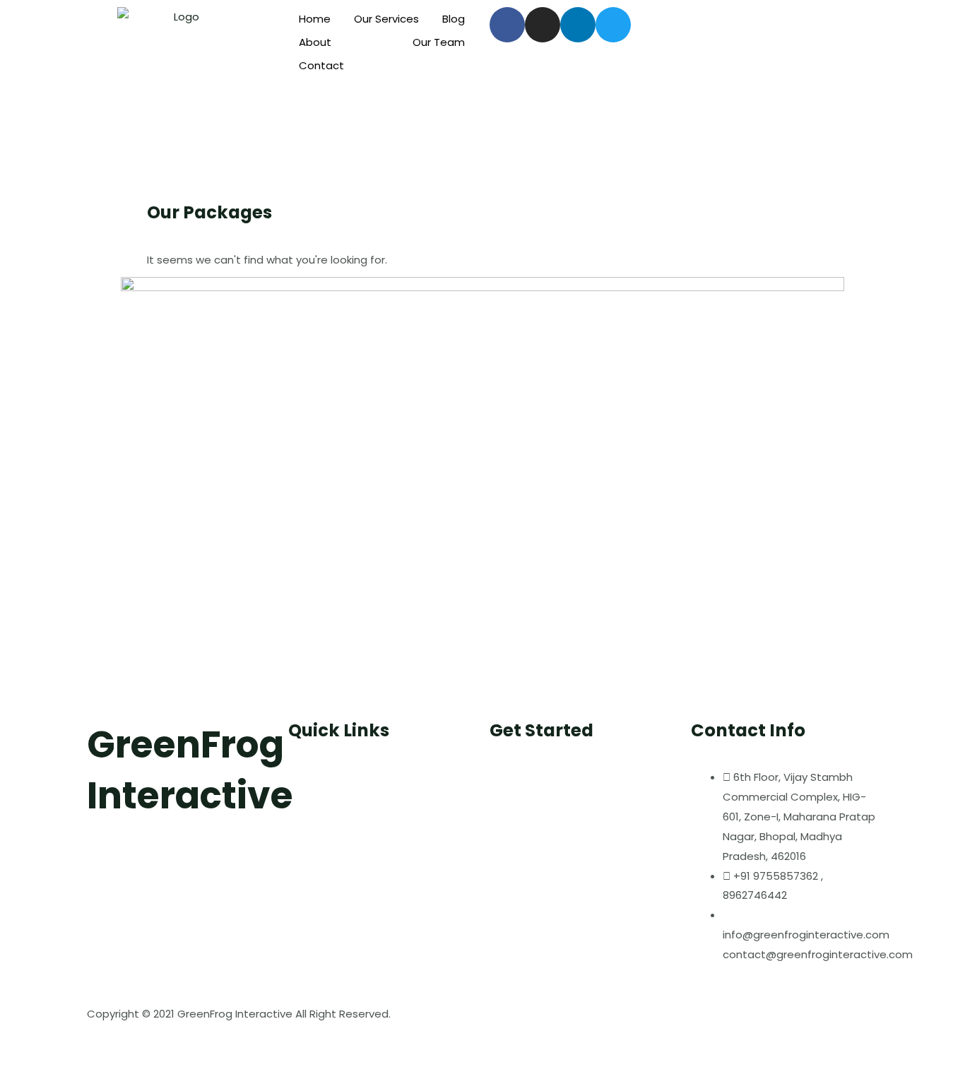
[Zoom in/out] (137, 1047)
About (315, 42)
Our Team (439, 42)
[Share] (58, 1047)
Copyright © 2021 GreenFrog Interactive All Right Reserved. (239, 1013)
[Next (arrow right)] (58, 1072)
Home (315, 18)
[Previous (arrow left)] (18, 1072)
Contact (321, 65)
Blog (453, 18)
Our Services (386, 18)
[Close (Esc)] (18, 1047)
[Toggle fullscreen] (97, 1047)
